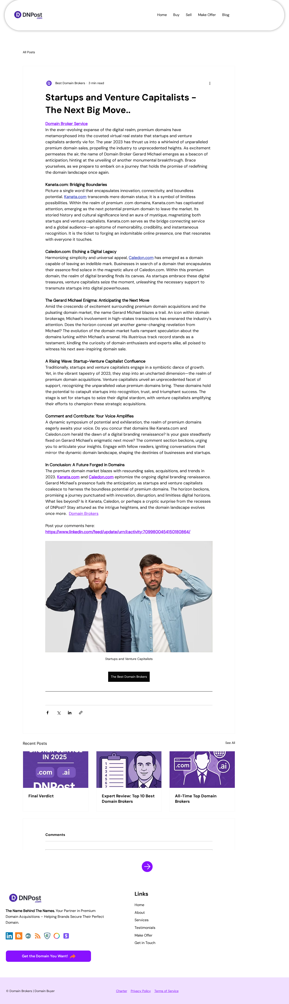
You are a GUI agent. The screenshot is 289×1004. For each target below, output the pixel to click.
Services (142, 920)
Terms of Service (166, 991)
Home (139, 904)
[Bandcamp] (28, 935)
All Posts (29, 52)
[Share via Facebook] (47, 712)
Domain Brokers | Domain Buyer (32, 991)
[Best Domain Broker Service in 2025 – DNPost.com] (55, 769)
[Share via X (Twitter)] (58, 712)
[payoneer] (56, 935)
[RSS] (37, 935)
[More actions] (209, 83)
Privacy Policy (141, 991)
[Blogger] (18, 935)
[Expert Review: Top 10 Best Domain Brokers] (129, 769)
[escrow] (47, 935)
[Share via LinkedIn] (70, 712)
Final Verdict (41, 796)
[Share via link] (81, 712)
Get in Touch (145, 942)
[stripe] (66, 935)
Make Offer (143, 935)
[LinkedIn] (9, 935)
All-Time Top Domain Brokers (196, 798)
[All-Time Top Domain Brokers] (202, 769)
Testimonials (145, 927)
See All (230, 743)
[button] (226, 14)
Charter (121, 991)
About (140, 912)
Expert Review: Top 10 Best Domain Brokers (128, 798)
